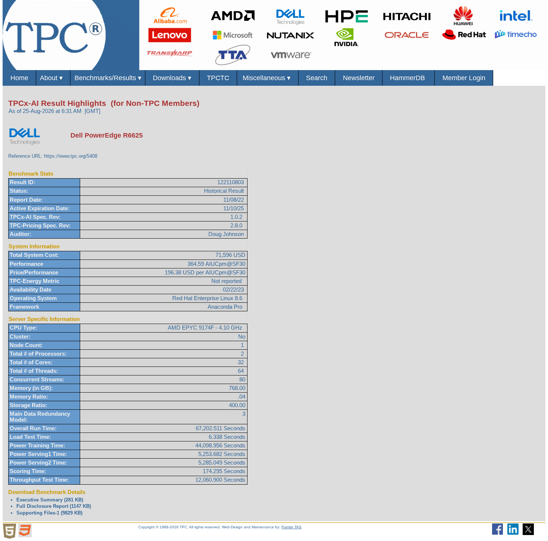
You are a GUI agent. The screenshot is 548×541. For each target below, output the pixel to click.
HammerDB (408, 78)
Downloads (172, 78)
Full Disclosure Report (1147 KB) (53, 506)
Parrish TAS (291, 527)
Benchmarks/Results (108, 78)
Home (19, 78)
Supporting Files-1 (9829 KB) (49, 513)
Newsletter (358, 78)
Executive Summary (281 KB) (49, 500)
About (53, 78)
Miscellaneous (267, 78)
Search (316, 78)
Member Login (464, 78)
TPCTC (218, 78)
